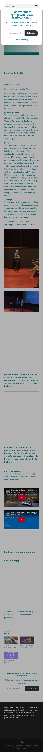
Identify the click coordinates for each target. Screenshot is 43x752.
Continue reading (21, 40)
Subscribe (31, 33)
